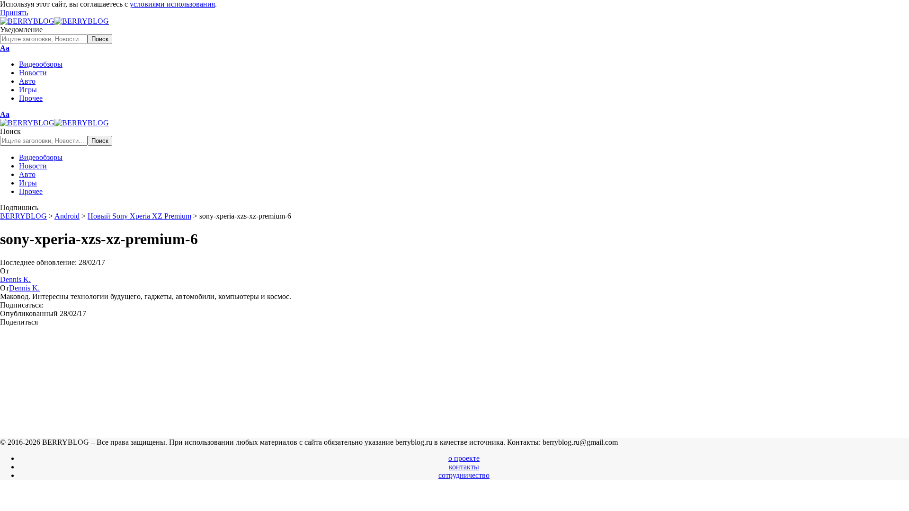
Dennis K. (15, 279)
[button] (14, 13)
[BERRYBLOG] (54, 21)
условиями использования (172, 4)
